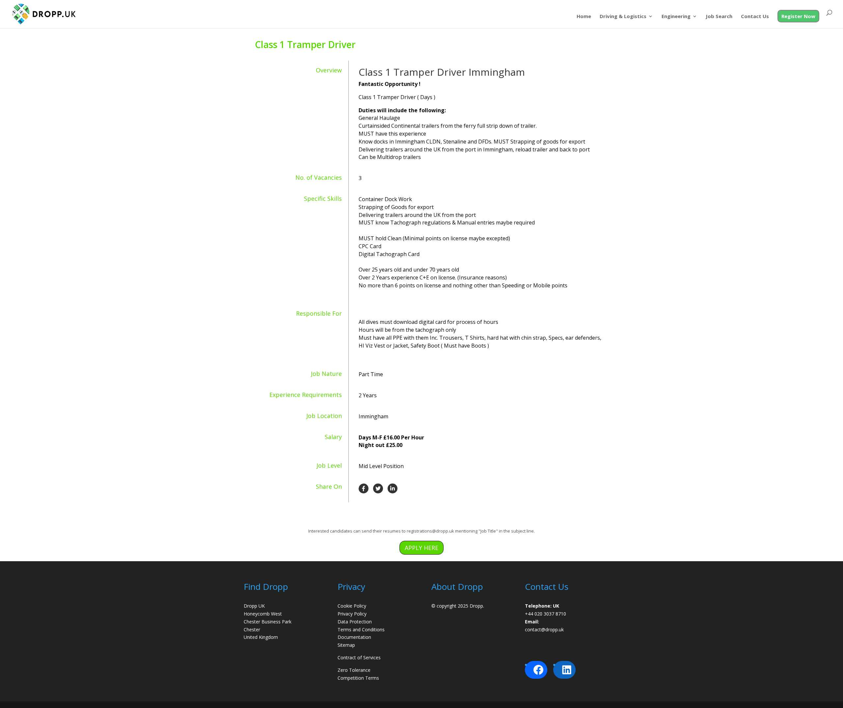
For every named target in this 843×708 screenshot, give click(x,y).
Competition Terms (358, 678)
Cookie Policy (352, 606)
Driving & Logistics (623, 16)
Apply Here (421, 548)
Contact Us (755, 16)
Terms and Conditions (361, 629)
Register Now (798, 16)
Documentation (354, 637)
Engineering (676, 16)
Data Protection (355, 621)
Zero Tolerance (354, 670)
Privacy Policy (352, 614)
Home (584, 16)
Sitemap (346, 645)
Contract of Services (359, 657)
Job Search (719, 16)
